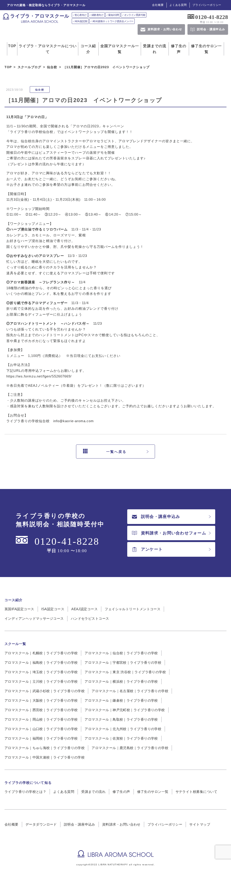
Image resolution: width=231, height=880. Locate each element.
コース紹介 (88, 49)
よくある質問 (178, 5)
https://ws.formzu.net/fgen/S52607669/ (39, 376)
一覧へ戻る (116, 452)
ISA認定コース (53, 609)
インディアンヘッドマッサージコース (34, 618)
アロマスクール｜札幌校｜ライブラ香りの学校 (41, 653)
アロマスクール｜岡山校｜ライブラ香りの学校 (41, 719)
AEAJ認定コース (84, 609)
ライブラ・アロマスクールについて (48, 49)
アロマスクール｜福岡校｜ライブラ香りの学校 (41, 738)
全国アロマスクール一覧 (119, 49)
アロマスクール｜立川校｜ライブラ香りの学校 (41, 681)
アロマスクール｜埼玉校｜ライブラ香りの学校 (41, 672)
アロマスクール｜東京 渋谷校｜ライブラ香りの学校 (125, 672)
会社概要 (158, 5)
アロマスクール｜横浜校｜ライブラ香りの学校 (121, 681)
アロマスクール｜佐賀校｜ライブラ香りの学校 (121, 738)
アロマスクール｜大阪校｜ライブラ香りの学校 (41, 700)
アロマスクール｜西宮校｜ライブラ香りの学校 (41, 710)
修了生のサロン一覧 (206, 49)
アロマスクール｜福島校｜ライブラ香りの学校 (41, 662)
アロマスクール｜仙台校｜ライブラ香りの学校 (121, 653)
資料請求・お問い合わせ (121, 824)
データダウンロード (41, 824)
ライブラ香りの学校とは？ (25, 792)
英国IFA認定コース (19, 609)
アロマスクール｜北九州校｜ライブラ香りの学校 (123, 729)
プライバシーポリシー (206, 5)
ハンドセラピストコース (90, 618)
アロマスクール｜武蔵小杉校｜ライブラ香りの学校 (45, 691)
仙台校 (39, 89)
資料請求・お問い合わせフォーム (173, 533)
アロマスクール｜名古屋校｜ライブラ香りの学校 (130, 691)
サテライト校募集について (196, 792)
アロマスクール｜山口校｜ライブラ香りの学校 (41, 729)
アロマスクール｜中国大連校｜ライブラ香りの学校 (45, 757)
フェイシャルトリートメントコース (132, 609)
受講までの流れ (154, 49)
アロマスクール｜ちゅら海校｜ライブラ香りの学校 (45, 748)
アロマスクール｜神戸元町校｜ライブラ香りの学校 (125, 710)
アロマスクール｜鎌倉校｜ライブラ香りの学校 (121, 700)
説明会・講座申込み (160, 516)
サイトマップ (199, 824)
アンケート (152, 549)
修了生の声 (178, 49)
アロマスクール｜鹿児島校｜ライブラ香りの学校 (130, 748)
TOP (12, 46)
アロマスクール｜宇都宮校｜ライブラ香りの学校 (123, 662)
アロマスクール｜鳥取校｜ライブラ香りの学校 (121, 719)
